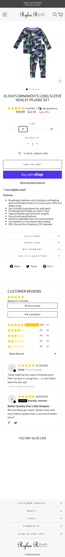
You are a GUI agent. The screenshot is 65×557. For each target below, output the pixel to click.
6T (51, 129)
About (31, 510)
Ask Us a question (32, 256)
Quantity (32, 138)
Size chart (32, 236)
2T (13, 129)
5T (42, 129)
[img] (26, 365)
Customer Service (32, 503)
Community (31, 526)
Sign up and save (31, 533)
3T (23, 129)
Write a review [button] (32, 305)
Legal (31, 518)
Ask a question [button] (32, 314)
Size (32, 124)
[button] (16, 108)
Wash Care (33, 242)
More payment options (32, 182)
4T (32, 129)
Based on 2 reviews (18, 300)
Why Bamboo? (32, 249)
